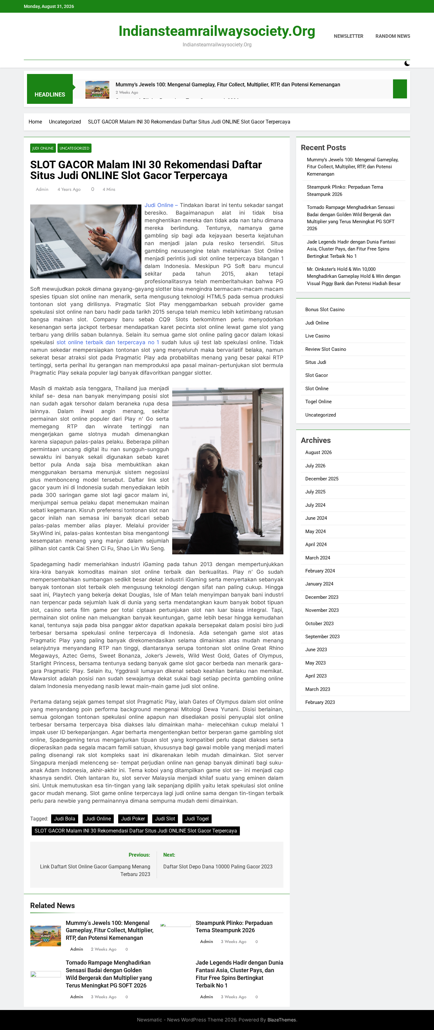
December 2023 (321, 597)
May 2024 (315, 531)
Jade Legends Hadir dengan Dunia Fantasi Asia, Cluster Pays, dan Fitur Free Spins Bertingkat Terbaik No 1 (351, 249)
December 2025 (321, 479)
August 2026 (318, 452)
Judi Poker (133, 819)
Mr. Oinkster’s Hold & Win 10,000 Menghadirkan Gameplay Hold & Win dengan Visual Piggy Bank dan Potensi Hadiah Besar (354, 276)
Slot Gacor (316, 375)
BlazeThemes (282, 1019)
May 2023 (315, 663)
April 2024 (316, 544)
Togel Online (318, 402)
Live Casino (317, 336)
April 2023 (316, 676)
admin (42, 189)
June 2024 (316, 518)
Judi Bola (64, 819)
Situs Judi (315, 362)
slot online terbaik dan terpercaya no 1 (108, 342)
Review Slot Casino (325, 349)
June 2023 (316, 649)
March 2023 (317, 689)
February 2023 (320, 702)
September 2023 (322, 636)
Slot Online (317, 388)
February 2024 (320, 571)
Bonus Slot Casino (325, 309)
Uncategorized (74, 148)
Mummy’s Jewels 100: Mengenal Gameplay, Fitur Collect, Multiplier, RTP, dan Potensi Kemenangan (228, 85)
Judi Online (43, 148)
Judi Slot (165, 819)
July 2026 (315, 466)
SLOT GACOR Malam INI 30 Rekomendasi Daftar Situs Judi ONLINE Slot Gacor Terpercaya (136, 831)
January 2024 (319, 584)
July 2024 (315, 505)
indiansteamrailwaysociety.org (217, 31)
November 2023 (322, 610)
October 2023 (319, 623)
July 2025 (315, 492)
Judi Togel (197, 819)
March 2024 (317, 558)
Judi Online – (161, 205)
